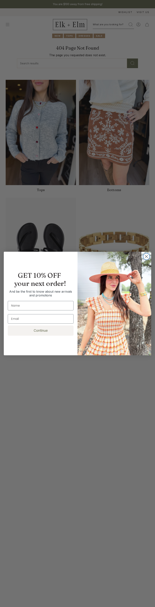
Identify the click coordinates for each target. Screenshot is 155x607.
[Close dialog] (146, 256)
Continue (41, 330)
